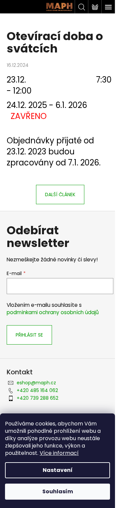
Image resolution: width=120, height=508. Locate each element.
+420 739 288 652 (37, 398)
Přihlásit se (29, 335)
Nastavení (58, 470)
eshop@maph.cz (36, 382)
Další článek (60, 194)
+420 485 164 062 (37, 390)
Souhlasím (57, 491)
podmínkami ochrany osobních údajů (53, 312)
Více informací (59, 453)
